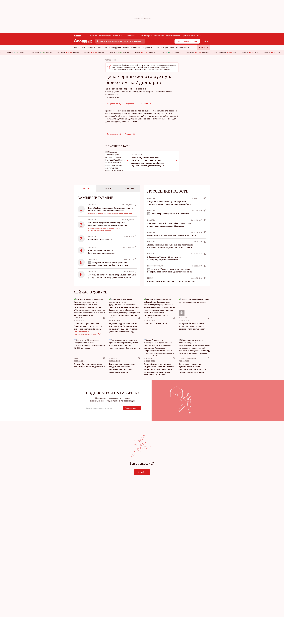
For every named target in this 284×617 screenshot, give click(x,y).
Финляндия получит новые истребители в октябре (171, 235)
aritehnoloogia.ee (146, 36)
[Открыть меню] (84, 35)
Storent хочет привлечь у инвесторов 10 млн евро (171, 281)
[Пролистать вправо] (176, 161)
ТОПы (156, 47)
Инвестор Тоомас (155, 266)
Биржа (150, 278)
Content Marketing (187, 358)
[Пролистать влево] (127, 161)
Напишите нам (182, 47)
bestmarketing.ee (105, 36)
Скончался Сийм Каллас (100, 239)
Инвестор (102, 47)
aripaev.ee (93, 36)
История (164, 47)
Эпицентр (91, 47)
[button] (103, 408)
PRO (172, 47)
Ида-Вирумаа (114, 47)
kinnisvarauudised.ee (173, 36)
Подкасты (135, 47)
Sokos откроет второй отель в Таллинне (170, 214)
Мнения (125, 47)
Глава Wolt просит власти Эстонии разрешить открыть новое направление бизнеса (88, 326)
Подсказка (147, 47)
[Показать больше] (204, 35)
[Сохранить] (135, 205)
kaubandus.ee (159, 36)
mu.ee (199, 36)
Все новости (79, 47)
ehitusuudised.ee (118, 36)
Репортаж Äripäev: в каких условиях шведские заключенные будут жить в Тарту (192, 326)
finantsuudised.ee (132, 36)
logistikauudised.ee (188, 36)
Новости (92, 205)
